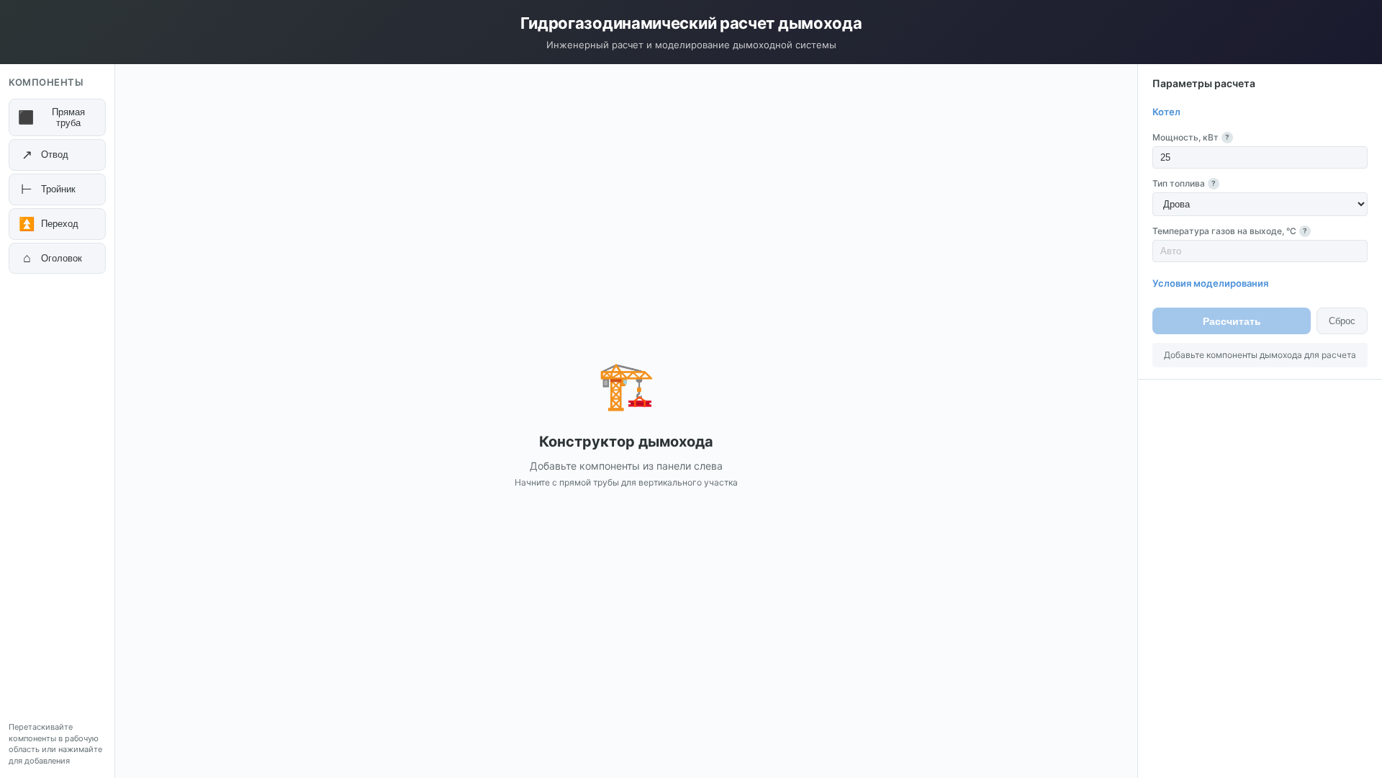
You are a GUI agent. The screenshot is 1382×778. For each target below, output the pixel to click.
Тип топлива (1184, 183)
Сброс (1342, 321)
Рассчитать (1232, 321)
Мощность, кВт (1190, 137)
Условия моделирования (1210, 283)
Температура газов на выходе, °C (1229, 230)
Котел (1166, 111)
